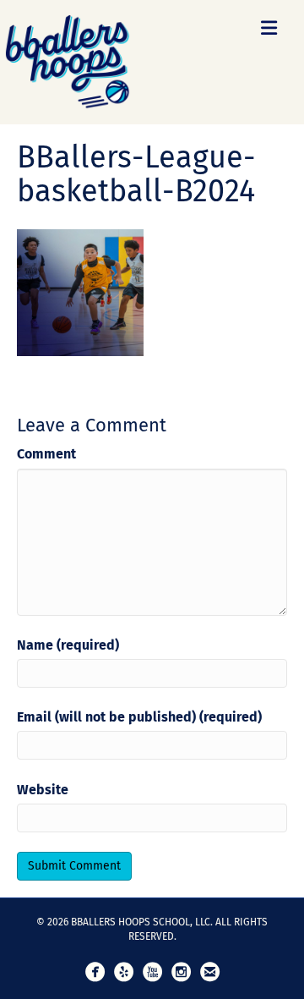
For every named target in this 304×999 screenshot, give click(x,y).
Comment (46, 454)
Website (42, 790)
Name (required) (68, 645)
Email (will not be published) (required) (139, 717)
